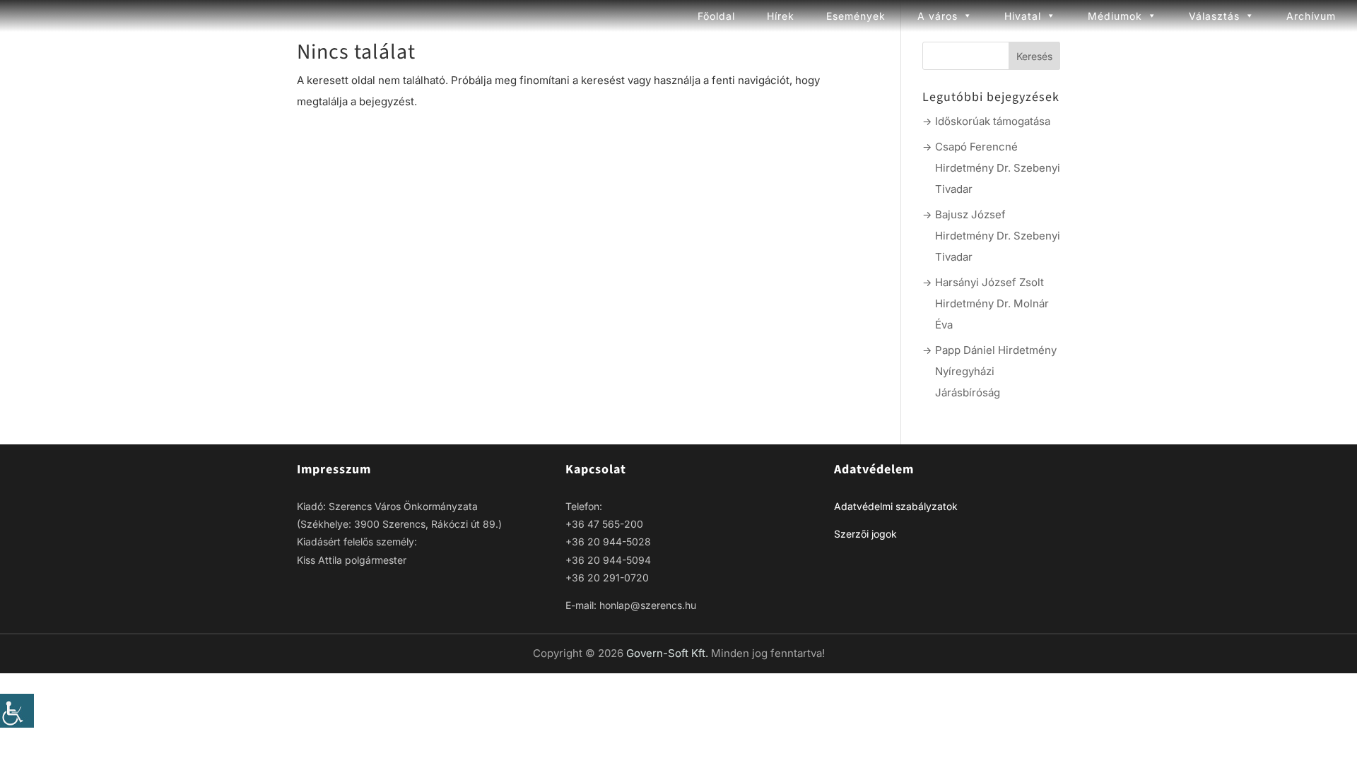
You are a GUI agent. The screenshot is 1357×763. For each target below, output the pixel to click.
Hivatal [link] (1022, 16)
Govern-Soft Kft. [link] (668, 653)
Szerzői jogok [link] (865, 534)
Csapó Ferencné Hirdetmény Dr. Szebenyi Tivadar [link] (997, 168)
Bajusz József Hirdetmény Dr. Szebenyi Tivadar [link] (997, 236)
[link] (17, 711)
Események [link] (856, 16)
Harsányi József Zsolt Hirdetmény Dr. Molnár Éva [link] (992, 303)
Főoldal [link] (716, 16)
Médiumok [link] (1115, 16)
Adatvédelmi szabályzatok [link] (896, 506)
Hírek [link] (780, 16)
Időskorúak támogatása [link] (992, 121)
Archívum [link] (1311, 16)
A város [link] (937, 16)
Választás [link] (1214, 16)
